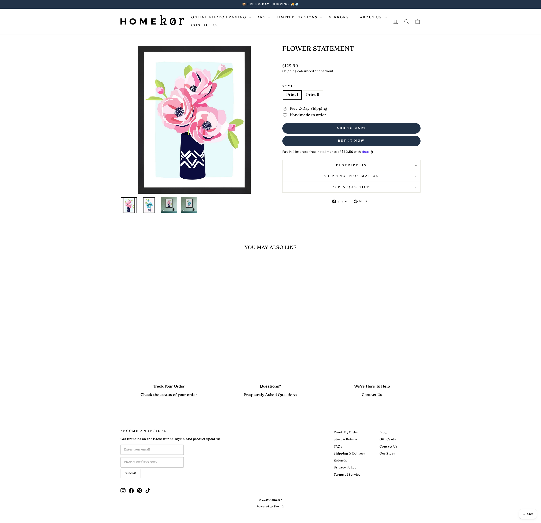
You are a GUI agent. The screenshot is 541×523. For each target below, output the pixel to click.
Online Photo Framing (219, 17)
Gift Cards (388, 439)
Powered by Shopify (270, 506)
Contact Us (205, 25)
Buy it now (351, 141)
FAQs (338, 447)
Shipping (289, 71)
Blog (383, 432)
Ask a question (351, 187)
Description (351, 165)
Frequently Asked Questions (270, 395)
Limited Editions (298, 17)
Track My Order (346, 432)
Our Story (387, 454)
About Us (372, 17)
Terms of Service (347, 475)
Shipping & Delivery (349, 454)
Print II (313, 94)
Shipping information (351, 176)
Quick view (156, 327)
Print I (292, 94)
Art (262, 17)
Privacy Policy (345, 467)
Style (289, 86)
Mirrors (339, 17)
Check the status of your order (169, 395)
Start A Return (345, 439)
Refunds (340, 461)
